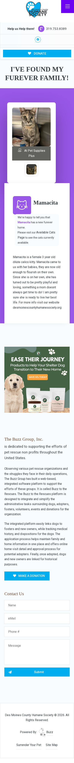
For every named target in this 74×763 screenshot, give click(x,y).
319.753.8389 (56, 29)
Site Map (52, 745)
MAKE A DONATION (31, 576)
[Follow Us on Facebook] (38, 39)
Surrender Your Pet (28, 745)
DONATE (39, 53)
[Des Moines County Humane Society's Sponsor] (37, 379)
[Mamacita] (31, 169)
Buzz (49, 732)
